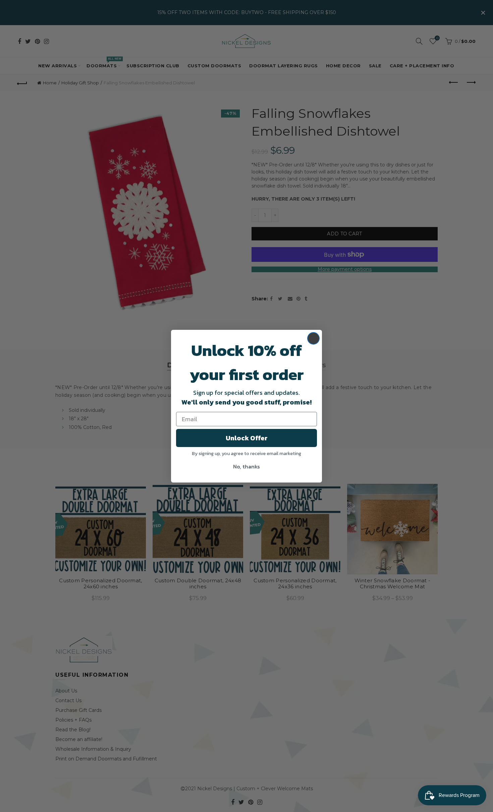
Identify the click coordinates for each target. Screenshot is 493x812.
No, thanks (246, 466)
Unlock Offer (247, 438)
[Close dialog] (313, 338)
